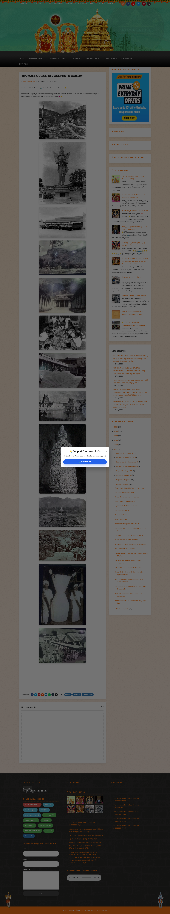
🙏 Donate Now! (85, 462)
